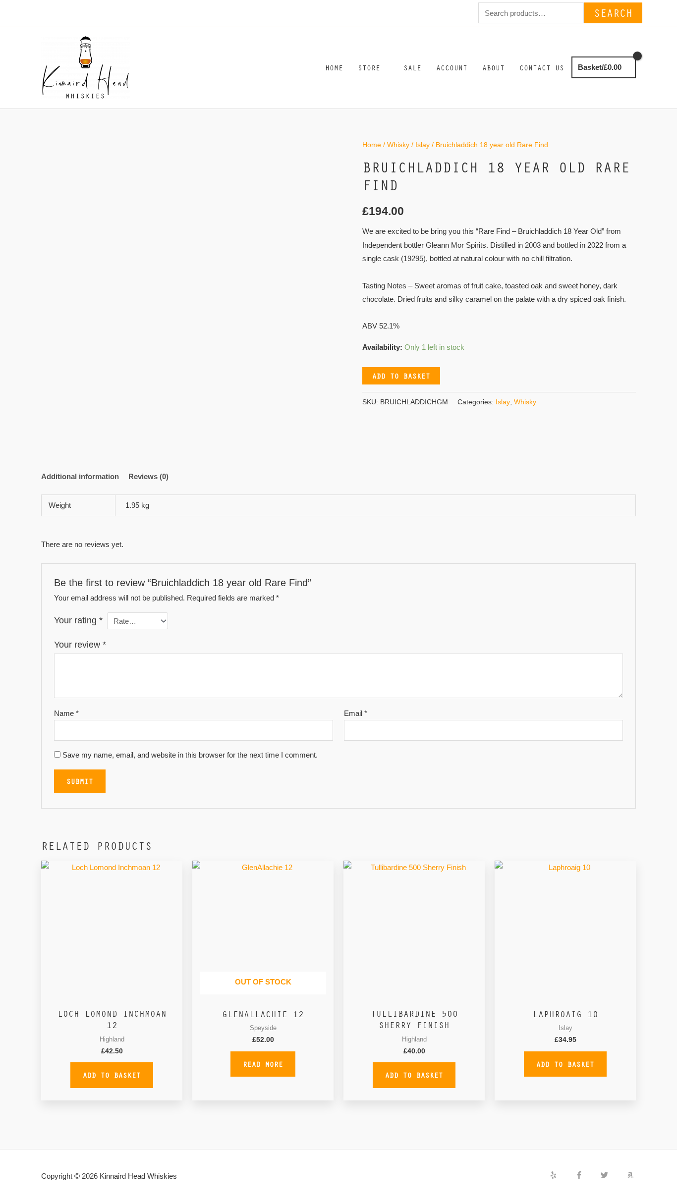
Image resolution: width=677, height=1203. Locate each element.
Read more (263, 1064)
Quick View (111, 993)
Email (355, 713)
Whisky (398, 145)
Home (371, 145)
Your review (80, 645)
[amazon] (631, 1175)
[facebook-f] (587, 1175)
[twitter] (612, 1175)
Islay (422, 145)
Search (613, 12)
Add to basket (401, 376)
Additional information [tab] (80, 476)
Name (66, 713)
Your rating (78, 620)
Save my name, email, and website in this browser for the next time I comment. (190, 755)
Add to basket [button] (112, 1075)
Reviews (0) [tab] (148, 476)
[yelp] (561, 1175)
